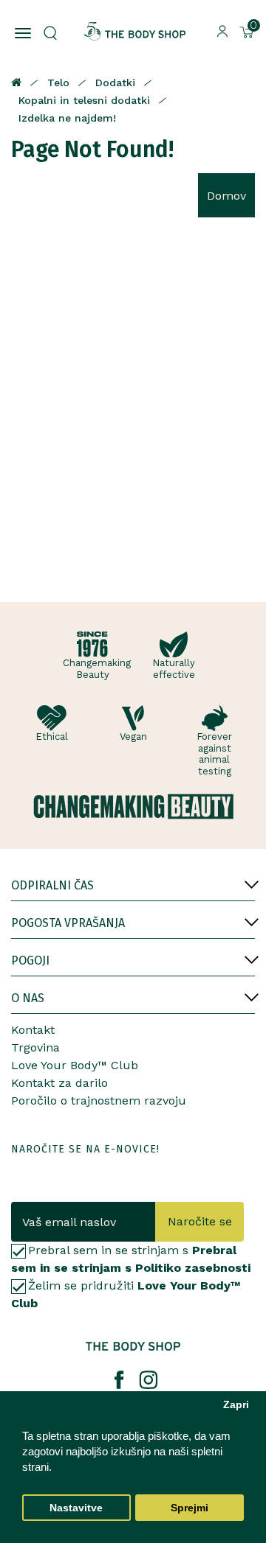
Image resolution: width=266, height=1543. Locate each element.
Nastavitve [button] (76, 1508)
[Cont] (222, 31)
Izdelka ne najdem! (67, 118)
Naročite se (200, 1221)
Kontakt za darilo (59, 1083)
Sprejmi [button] (189, 1508)
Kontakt (33, 1030)
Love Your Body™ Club (74, 1065)
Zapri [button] (236, 1404)
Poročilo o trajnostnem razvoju (98, 1101)
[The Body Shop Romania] (134, 31)
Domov (226, 196)
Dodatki (115, 82)
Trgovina (35, 1047)
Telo (58, 82)
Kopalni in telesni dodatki (84, 100)
